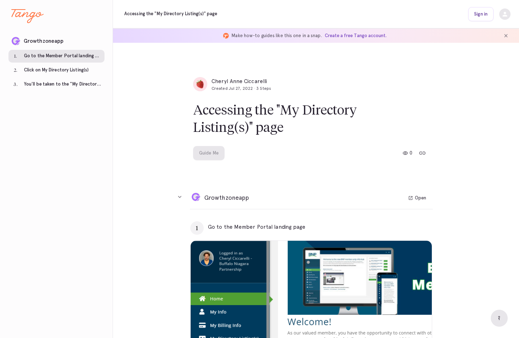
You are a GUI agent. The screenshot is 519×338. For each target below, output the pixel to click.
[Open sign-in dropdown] (505, 14)
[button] (56, 39)
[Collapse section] (180, 197)
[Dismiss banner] (506, 35)
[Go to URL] (412, 227)
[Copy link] (422, 153)
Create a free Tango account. (356, 35)
